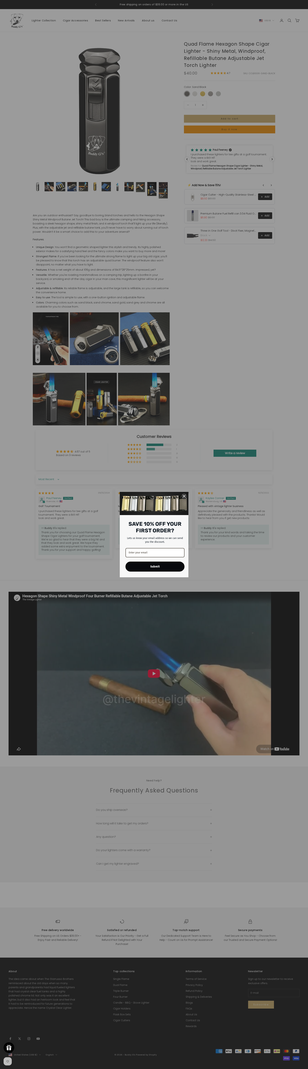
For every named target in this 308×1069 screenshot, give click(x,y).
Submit (155, 566)
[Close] (184, 496)
